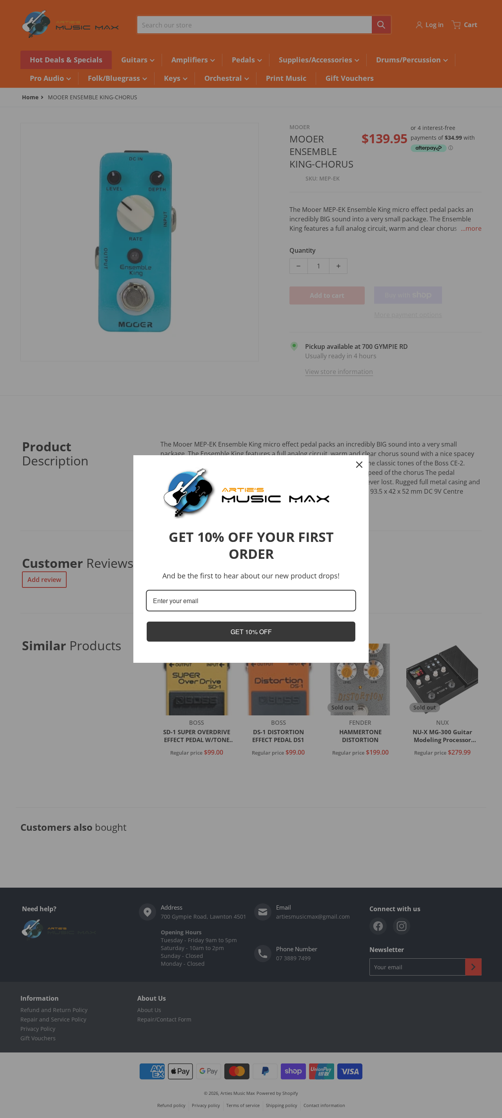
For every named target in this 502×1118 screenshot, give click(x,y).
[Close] (359, 464)
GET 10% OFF (251, 631)
